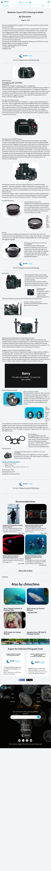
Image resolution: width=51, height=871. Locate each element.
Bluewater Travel (32, 668)
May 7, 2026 (21, 533)
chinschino (26, 16)
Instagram (38, 705)
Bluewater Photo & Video (12, 667)
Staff (13, 697)
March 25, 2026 (43, 565)
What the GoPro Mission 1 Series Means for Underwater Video (34, 526)
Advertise (13, 701)
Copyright (38, 701)
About (12, 694)
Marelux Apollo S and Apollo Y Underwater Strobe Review (11, 556)
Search (43, 6)
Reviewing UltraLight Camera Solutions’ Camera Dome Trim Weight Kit (33, 557)
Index (38, 697)
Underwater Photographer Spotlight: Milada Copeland (13, 526)
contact (38, 694)
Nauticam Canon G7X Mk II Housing (17, 45)
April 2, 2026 (21, 563)
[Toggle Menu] (49, 2)
